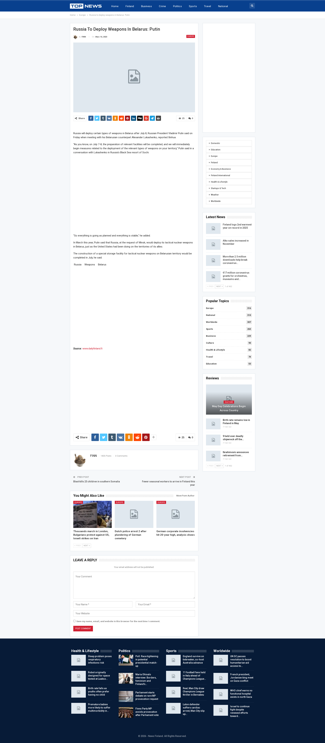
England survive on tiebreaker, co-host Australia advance (193, 659)
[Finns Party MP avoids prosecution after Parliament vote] (126, 712)
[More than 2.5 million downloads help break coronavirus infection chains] (213, 260)
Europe (190, 36)
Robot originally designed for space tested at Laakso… (99, 675)
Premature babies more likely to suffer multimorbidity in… (99, 707)
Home (114, 6)
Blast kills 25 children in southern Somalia (96, 481)
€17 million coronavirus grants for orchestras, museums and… (236, 275)
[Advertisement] (134, 193)
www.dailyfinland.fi (92, 348)
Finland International (220, 175)
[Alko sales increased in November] (213, 244)
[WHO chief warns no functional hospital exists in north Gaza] (220, 694)
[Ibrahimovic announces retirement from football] (213, 456)
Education (215, 150)
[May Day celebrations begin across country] (229, 399)
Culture (210, 343)
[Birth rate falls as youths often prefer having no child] (78, 692)
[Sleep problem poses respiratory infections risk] (78, 660)
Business (146, 6)
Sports (193, 6)
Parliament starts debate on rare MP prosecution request (146, 695)
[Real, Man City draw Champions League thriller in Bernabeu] (173, 692)
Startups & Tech (218, 188)
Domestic (215, 143)
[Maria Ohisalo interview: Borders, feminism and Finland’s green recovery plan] (126, 678)
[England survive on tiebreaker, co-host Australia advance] (173, 660)
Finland (130, 6)
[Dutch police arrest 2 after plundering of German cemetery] (134, 514)
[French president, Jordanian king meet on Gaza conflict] (220, 678)
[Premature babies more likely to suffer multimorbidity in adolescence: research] (78, 708)
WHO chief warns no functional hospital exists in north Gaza (241, 693)
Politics (177, 6)
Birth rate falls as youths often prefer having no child (98, 691)
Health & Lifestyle (219, 182)
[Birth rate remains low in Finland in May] (213, 423)
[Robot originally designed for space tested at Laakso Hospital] (78, 676)
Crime (162, 6)
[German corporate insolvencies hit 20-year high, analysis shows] (175, 514)
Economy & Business (221, 169)
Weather (215, 195)
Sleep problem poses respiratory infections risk (100, 659)
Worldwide (216, 201)
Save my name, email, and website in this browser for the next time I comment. (118, 621)
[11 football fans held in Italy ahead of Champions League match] (173, 676)
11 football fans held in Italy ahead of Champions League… (194, 675)
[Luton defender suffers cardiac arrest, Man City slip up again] (173, 708)
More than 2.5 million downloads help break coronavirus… (235, 259)
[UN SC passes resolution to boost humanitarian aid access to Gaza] (220, 660)
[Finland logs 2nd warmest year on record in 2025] (213, 228)
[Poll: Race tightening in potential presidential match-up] (126, 660)
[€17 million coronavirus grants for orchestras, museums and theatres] (213, 276)
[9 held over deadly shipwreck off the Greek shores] (213, 440)
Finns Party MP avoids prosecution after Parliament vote (147, 711)
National (223, 6)
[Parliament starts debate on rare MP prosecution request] (126, 696)
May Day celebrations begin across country (229, 408)
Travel (207, 6)
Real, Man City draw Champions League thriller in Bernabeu (193, 691)
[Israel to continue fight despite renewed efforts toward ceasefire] (220, 710)
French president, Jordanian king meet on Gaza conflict (241, 677)
